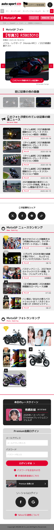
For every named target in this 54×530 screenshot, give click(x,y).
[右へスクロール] (52, 11)
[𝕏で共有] (13, 216)
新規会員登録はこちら (28, 475)
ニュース (34, 17)
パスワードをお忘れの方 (28, 470)
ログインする (25, 463)
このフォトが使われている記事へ (25, 80)
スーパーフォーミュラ (32, 11)
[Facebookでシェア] (22, 216)
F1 (7, 11)
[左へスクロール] (2, 11)
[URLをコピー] (41, 216)
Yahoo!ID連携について (28, 515)
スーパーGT (15, 11)
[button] (51, 66)
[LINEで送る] (32, 216)
